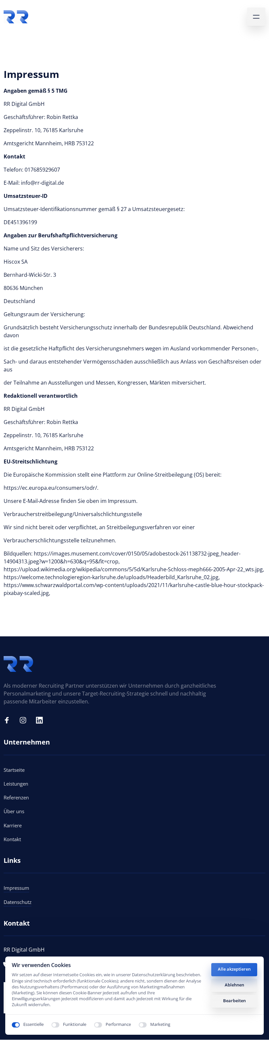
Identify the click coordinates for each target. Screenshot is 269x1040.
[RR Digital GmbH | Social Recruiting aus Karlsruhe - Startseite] (16, 16)
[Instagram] (25, 720)
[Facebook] (9, 720)
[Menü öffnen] (256, 17)
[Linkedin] (41, 720)
